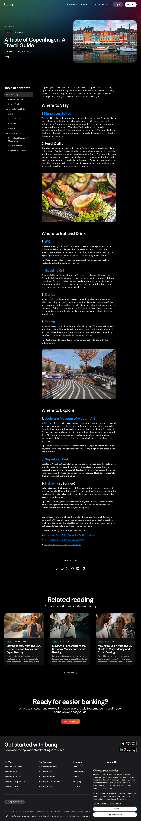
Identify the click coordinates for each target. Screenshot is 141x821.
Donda (50, 294)
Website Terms (28, 811)
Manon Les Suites (57, 113)
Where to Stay (12, 94)
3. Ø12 (10, 114)
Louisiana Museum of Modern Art (70, 418)
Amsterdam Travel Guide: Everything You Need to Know (69, 535)
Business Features (47, 776)
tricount (76, 786)
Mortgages (78, 781)
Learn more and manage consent (107, 803)
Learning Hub (79, 771)
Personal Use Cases (13, 766)
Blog (75, 766)
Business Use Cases (48, 766)
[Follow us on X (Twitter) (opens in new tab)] (67, 568)
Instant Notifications (62, 445)
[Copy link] (57, 568)
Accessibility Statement (60, 811)
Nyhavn (51, 483)
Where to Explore (13, 133)
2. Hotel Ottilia (14, 104)
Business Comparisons (49, 781)
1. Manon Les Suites (16, 99)
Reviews (77, 776)
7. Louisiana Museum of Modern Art (18, 139)
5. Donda (12, 123)
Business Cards (46, 786)
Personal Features (12, 776)
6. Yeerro (11, 128)
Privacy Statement (42, 811)
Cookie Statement (77, 811)
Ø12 (47, 242)
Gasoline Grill (55, 270)
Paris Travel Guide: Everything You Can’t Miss (64, 539)
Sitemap (88, 811)
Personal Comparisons (14, 781)
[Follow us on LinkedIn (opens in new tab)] (77, 568)
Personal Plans (11, 771)
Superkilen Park (57, 459)
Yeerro (50, 321)
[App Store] (129, 743)
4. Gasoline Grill (14, 118)
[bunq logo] (8, 4)
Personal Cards (11, 786)
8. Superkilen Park (15, 145)
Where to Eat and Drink (15, 109)
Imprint (18, 811)
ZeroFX (96, 501)
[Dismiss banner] (6, 816)
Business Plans (45, 771)
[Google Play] (128, 749)
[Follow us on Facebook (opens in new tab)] (84, 568)
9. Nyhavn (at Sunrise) (17, 150)
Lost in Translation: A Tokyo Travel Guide (62, 544)
